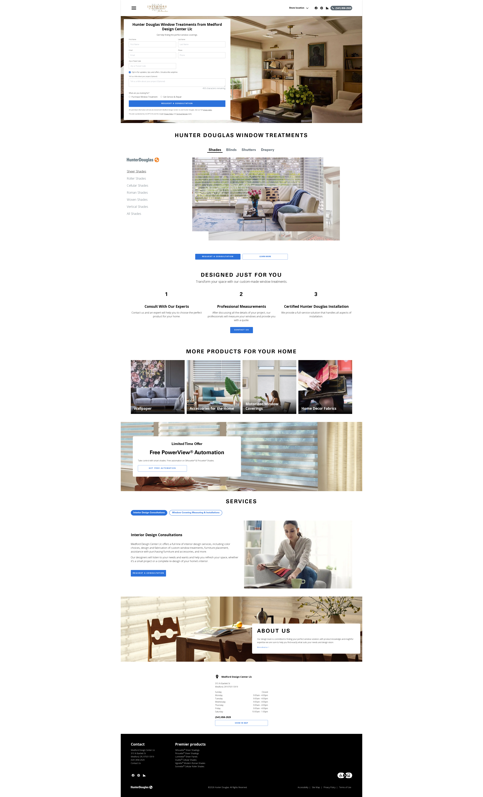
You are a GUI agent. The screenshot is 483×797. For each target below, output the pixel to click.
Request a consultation (148, 573)
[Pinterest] (321, 8)
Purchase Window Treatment (144, 96)
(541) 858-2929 (223, 717)
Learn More (265, 257)
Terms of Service (182, 114)
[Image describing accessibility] (344, 775)
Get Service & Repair (172, 96)
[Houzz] (327, 8)
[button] (134, 8)
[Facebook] (316, 8)
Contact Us (241, 330)
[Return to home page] (183, 8)
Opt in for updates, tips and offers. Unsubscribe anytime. (155, 72)
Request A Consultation (218, 257)
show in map (241, 723)
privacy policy (207, 110)
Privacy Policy (168, 114)
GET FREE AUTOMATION (162, 468)
